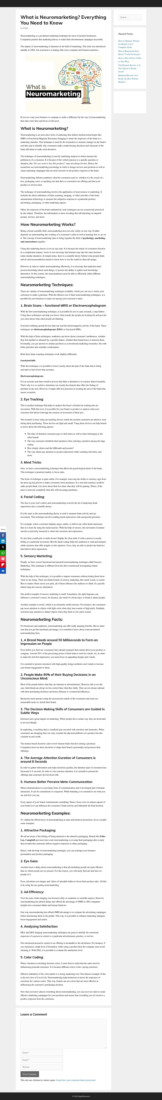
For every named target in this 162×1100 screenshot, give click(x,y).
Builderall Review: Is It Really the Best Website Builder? (128, 78)
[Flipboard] (3, 565)
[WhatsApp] (3, 553)
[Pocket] (3, 559)
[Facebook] (3, 535)
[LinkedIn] (3, 541)
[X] (3, 547)
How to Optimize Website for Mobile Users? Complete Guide (129, 44)
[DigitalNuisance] (22, 3)
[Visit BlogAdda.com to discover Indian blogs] (124, 107)
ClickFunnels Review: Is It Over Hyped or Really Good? (129, 68)
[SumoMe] (3, 571)
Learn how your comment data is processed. (76, 1080)
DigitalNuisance (84, 1096)
